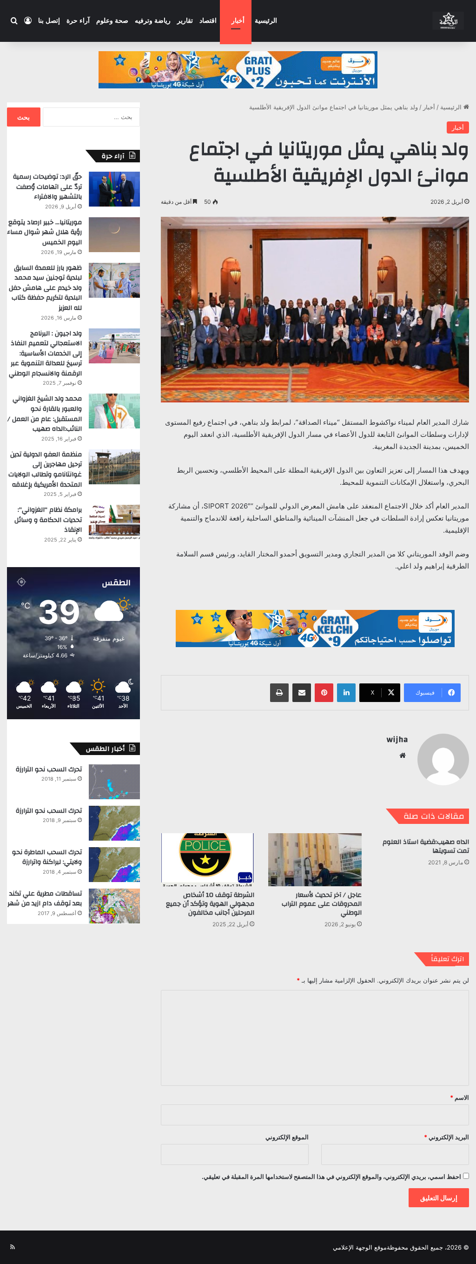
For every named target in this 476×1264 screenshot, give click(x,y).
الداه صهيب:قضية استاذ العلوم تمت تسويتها (426, 846)
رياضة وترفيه (153, 20)
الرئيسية (266, 20)
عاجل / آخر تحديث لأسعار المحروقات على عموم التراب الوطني (322, 904)
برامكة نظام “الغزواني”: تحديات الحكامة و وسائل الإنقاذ (48, 520)
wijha (397, 739)
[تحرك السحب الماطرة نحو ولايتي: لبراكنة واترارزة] (114, 864)
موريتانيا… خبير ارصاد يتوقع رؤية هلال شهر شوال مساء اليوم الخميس (44, 232)
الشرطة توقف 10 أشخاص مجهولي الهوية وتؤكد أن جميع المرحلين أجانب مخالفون (210, 904)
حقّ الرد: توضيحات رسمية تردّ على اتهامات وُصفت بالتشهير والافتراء (47, 187)
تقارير (185, 20)
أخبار (238, 20)
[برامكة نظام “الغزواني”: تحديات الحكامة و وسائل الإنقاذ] (114, 522)
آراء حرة (78, 20)
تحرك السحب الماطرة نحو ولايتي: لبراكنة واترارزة (47, 857)
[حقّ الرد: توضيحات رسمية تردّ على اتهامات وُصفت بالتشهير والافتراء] (114, 189)
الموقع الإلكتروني (287, 1137)
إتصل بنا (49, 20)
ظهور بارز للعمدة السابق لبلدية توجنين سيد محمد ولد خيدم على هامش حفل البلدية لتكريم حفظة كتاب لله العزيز (45, 288)
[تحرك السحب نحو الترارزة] (114, 781)
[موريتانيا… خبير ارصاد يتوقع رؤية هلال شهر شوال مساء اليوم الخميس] (114, 234)
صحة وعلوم (112, 20)
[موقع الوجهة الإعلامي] (448, 21)
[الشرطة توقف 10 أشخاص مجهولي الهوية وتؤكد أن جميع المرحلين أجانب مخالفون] (207, 859)
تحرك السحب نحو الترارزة (49, 769)
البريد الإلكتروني (446, 1137)
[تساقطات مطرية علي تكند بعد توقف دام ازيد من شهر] (114, 906)
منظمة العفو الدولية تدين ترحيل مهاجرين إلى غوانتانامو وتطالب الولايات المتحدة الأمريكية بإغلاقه (45, 469)
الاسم (459, 1097)
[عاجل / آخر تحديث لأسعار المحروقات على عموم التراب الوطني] (315, 859)
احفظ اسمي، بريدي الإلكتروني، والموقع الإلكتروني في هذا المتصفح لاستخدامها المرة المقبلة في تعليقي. (331, 1176)
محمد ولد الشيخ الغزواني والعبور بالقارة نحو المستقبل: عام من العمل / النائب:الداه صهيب (44, 414)
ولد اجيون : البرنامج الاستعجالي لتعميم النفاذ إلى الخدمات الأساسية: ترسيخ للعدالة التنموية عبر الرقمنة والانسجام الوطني (45, 354)
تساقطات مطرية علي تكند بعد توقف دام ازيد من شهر (44, 899)
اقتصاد (208, 20)
